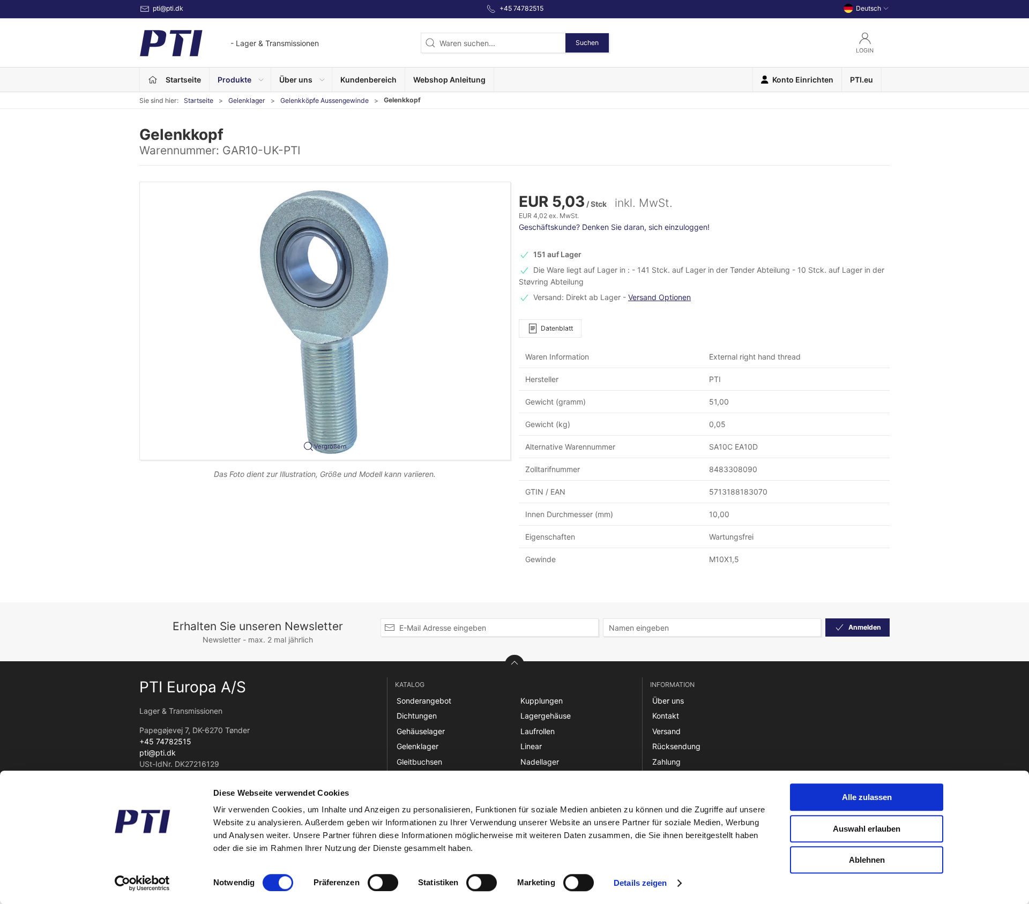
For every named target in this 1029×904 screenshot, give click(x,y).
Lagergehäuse (545, 715)
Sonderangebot (424, 700)
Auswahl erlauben (866, 828)
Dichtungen (417, 715)
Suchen (587, 43)
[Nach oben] (514, 664)
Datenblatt (557, 328)
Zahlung (666, 761)
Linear (531, 746)
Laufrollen (537, 731)
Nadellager (539, 761)
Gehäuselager (421, 731)
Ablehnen (867, 859)
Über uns (668, 700)
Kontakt (665, 715)
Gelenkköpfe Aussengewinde (324, 100)
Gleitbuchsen (419, 761)
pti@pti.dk (157, 752)
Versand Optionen (659, 297)
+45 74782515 (165, 741)
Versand (666, 731)
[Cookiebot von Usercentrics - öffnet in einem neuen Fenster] (142, 883)
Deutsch (868, 8)
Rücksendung (676, 746)
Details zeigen (640, 882)
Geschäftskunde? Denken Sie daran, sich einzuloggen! (614, 226)
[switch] (383, 882)
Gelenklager (246, 100)
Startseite (198, 100)
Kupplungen (541, 700)
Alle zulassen (867, 797)
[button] (240, 80)
